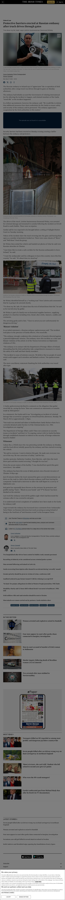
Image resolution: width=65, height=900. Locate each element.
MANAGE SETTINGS (23, 897)
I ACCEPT (8, 897)
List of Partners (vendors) (7, 892)
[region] (32, 885)
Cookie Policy (38, 881)
